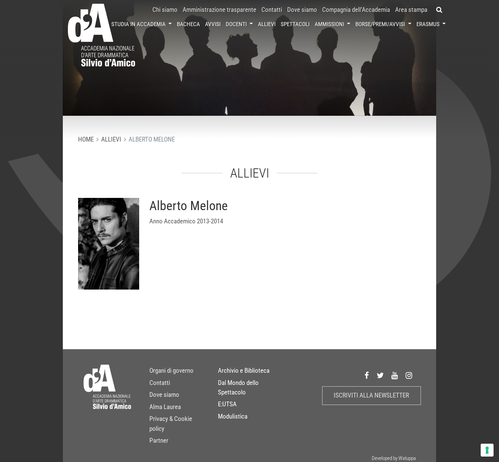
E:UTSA (227, 404)
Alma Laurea (165, 407)
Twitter (380, 375)
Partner (158, 440)
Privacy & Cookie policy (170, 423)
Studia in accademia (139, 24)
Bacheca (188, 24)
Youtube (395, 375)
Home (86, 139)
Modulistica (232, 416)
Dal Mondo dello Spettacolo (238, 387)
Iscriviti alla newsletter (371, 395)
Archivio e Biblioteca (244, 370)
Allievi (267, 24)
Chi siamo (165, 10)
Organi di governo (171, 370)
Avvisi (213, 24)
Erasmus (429, 24)
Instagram (409, 375)
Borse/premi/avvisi (380, 24)
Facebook (367, 375)
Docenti (237, 24)
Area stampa (411, 10)
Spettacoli (295, 24)
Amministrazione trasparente (219, 10)
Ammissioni (330, 24)
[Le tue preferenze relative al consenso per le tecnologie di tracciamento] (487, 450)
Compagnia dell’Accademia (356, 10)
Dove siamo (302, 10)
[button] (439, 10)
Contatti (271, 10)
